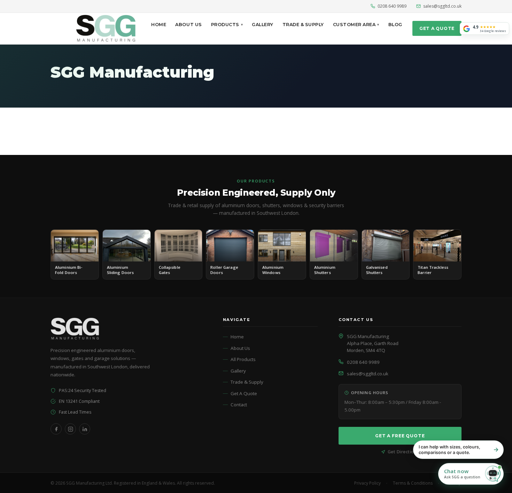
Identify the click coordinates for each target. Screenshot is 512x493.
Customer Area (354, 24)
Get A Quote (437, 28)
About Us (188, 24)
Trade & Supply (303, 24)
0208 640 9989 (392, 6)
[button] (471, 474)
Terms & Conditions (413, 483)
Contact (239, 404)
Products (225, 24)
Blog (395, 24)
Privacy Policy (367, 483)
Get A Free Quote (400, 435)
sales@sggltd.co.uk (442, 6)
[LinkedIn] (84, 429)
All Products (243, 359)
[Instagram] (70, 429)
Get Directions (403, 452)
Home (158, 24)
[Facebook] (56, 429)
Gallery (262, 24)
